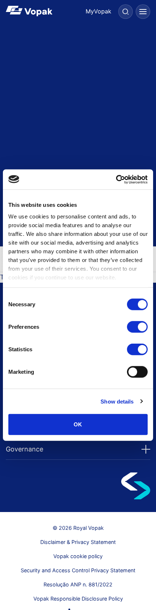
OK (78, 424)
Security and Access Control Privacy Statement (78, 570)
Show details (117, 401)
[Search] (125, 11)
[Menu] (143, 11)
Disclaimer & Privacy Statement (78, 542)
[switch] (137, 327)
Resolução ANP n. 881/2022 (78, 584)
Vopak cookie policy (78, 556)
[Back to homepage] (42, 11)
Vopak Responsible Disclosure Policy (78, 598)
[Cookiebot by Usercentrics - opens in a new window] (116, 179)
